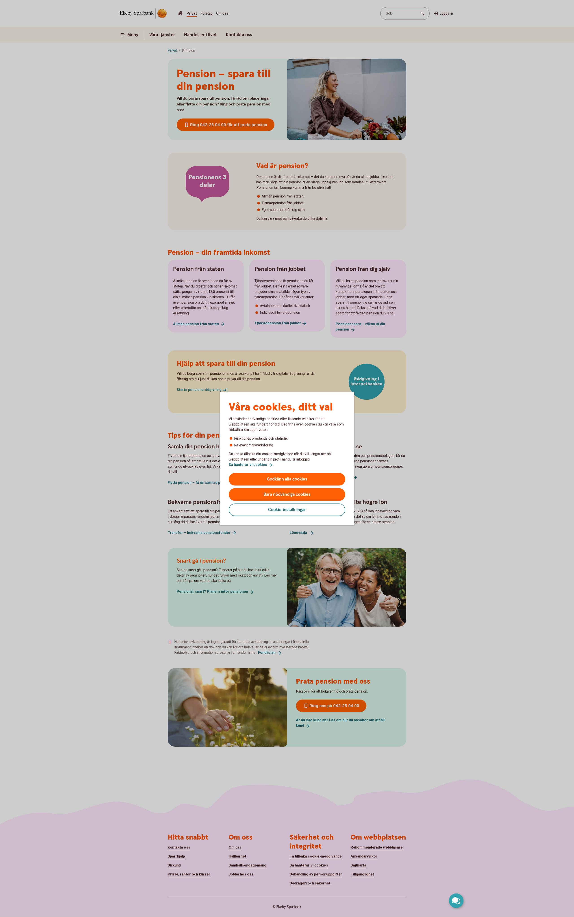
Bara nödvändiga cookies (287, 494)
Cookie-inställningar (287, 509)
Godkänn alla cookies (287, 479)
